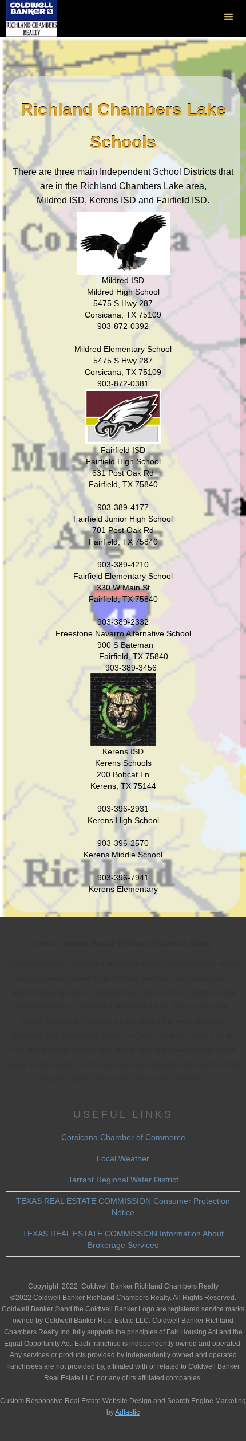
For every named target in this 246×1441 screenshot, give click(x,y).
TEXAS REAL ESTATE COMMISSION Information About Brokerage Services (123, 1239)
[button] (229, 17)
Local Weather (123, 1158)
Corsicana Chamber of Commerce (123, 1137)
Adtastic (127, 1412)
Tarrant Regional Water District (123, 1179)
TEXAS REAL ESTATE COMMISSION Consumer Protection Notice (123, 1206)
